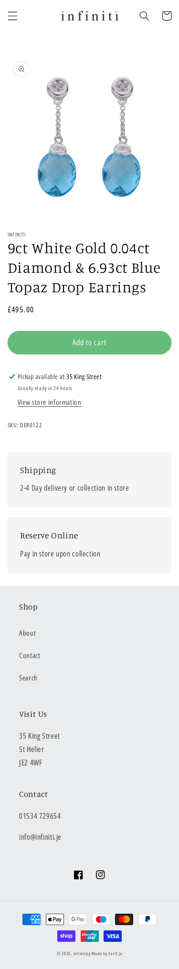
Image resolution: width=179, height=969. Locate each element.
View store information (50, 402)
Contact (29, 655)
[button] (12, 16)
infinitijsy (82, 954)
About (27, 633)
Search (28, 677)
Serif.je (115, 954)
